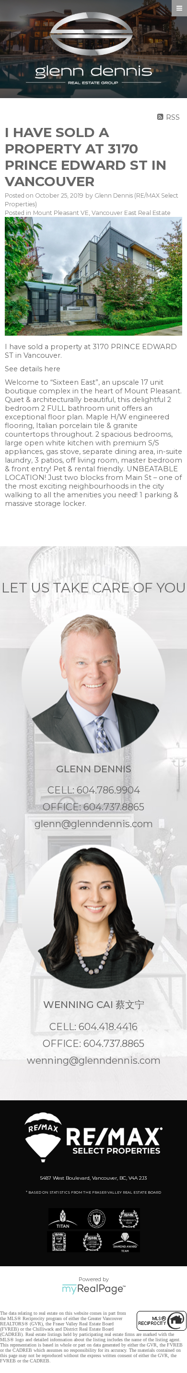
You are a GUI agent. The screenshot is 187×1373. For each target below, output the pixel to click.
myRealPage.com (93, 1289)
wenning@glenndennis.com (94, 1060)
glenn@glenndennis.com (94, 824)
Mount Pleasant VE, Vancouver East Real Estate (102, 212)
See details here (32, 369)
